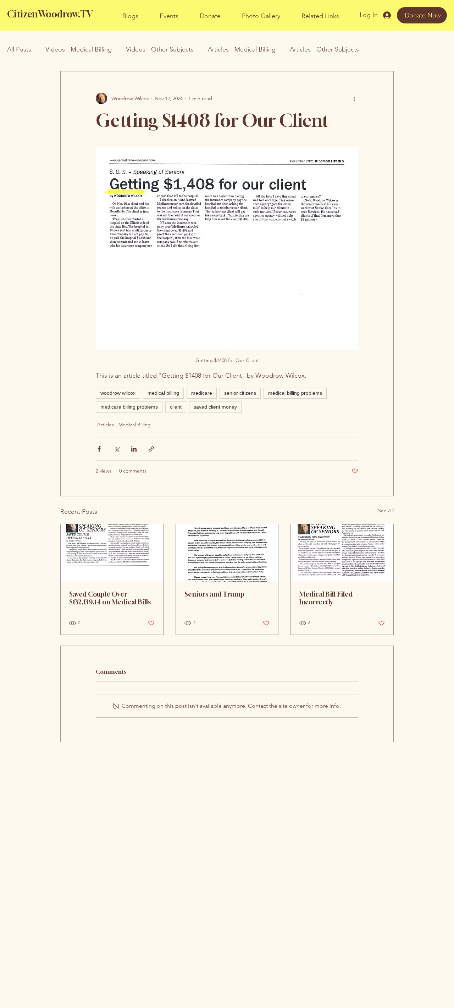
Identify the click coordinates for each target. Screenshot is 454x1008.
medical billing (163, 393)
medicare (201, 393)
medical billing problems (295, 393)
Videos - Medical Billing (78, 49)
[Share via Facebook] (99, 449)
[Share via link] (151, 449)
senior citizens (240, 393)
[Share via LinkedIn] (134, 449)
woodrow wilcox (117, 393)
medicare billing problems (129, 407)
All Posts (19, 49)
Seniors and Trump (214, 594)
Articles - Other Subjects (324, 49)
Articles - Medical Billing (242, 49)
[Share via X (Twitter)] (116, 449)
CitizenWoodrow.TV (50, 14)
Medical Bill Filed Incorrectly (326, 598)
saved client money (215, 407)
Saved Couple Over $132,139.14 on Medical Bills (110, 598)
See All (386, 510)
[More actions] (354, 98)
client (176, 407)
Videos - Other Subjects (160, 49)
